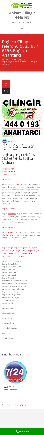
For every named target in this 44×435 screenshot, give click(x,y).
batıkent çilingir (26, 145)
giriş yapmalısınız (26, 405)
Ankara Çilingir (17, 59)
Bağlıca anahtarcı (9, 171)
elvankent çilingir (11, 147)
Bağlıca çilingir (12, 145)
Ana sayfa (5, 59)
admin (13, 141)
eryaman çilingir (27, 147)
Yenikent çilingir (10, 149)
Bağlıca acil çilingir (10, 174)
